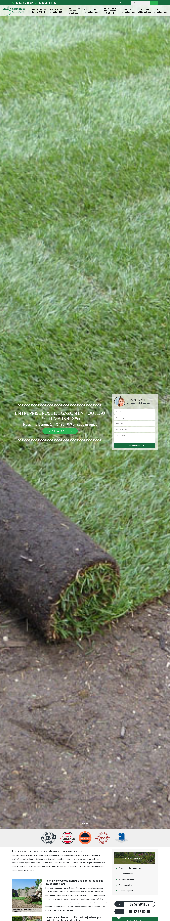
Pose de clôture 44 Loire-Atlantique (91, 10)
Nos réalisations (60, 431)
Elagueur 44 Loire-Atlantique (160, 10)
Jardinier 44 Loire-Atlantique (144, 10)
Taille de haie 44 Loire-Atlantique (56, 10)
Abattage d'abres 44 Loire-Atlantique (38, 10)
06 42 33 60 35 (46, 2)
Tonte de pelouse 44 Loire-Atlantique (73, 10)
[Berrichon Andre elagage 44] (14, 10)
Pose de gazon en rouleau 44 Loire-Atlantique (110, 10)
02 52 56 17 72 (24, 2)
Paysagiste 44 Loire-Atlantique (128, 10)
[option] (85, 460)
